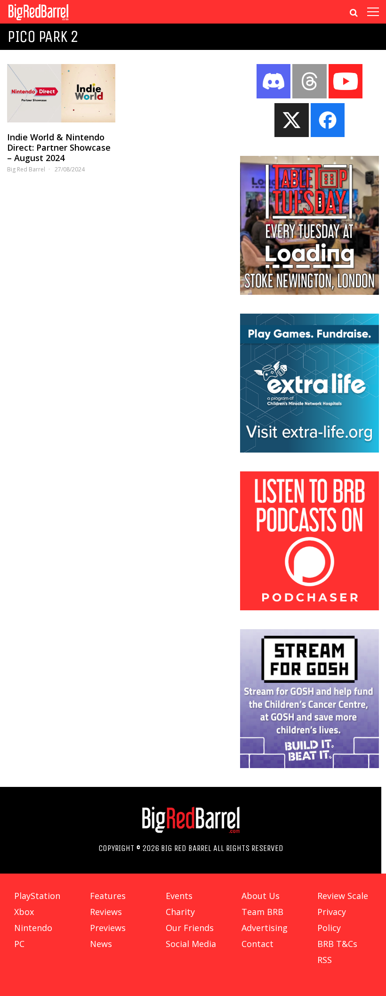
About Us (260, 895)
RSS (324, 959)
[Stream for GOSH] (309, 765)
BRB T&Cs (337, 943)
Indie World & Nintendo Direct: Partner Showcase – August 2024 (59, 147)
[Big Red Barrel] (38, 21)
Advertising (264, 927)
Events (179, 895)
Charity (180, 911)
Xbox (24, 911)
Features (108, 895)
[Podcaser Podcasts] (309, 607)
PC (19, 943)
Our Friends (190, 927)
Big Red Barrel (26, 169)
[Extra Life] (309, 450)
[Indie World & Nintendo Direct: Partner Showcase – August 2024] (61, 93)
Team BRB (262, 911)
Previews (108, 927)
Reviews (106, 911)
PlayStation (37, 895)
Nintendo (33, 927)
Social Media (191, 943)
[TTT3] (309, 292)
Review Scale (342, 895)
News (101, 943)
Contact (257, 943)
